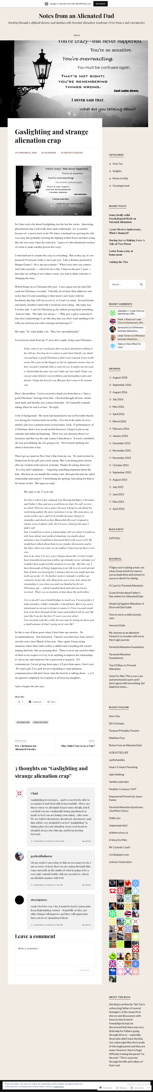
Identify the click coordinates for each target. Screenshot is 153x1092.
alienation (23, 722)
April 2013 (118, 508)
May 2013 (118, 501)
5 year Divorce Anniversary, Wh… (131, 312)
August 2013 (120, 479)
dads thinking (116, 774)
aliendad (50, 152)
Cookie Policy (58, 1086)
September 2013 (122, 472)
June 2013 (118, 494)
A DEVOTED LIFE (118, 752)
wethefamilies (117, 759)
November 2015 (122, 450)
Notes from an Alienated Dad (76, 15)
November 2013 (122, 457)
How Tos (118, 163)
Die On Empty (116, 723)
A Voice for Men (118, 840)
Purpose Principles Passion (124, 730)
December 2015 (122, 443)
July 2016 (118, 399)
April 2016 (118, 414)
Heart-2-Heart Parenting (123, 767)
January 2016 (120, 435)
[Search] (140, 284)
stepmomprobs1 (118, 825)
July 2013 (118, 487)
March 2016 (119, 421)
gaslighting (41, 722)
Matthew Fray (117, 738)
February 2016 (121, 428)
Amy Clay (114, 716)
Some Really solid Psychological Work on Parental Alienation (122, 218)
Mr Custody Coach (119, 847)
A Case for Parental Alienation (126, 585)
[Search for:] (127, 284)
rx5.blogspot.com (119, 854)
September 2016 (122, 384)
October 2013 (121, 465)
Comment (84, 970)
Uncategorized (73, 152)
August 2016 (120, 392)
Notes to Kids (120, 178)
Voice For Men (117, 676)
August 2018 (120, 377)
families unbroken (119, 781)
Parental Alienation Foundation (126, 647)
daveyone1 (123, 327)
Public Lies (115, 818)
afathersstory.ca (118, 832)
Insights (117, 171)
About (76, 35)
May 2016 (118, 406)
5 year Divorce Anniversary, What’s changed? (125, 231)
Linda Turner (124, 335)
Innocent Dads (117, 625)
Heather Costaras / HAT (123, 789)
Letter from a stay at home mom (121, 252)
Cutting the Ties (118, 262)
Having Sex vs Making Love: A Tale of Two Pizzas (127, 242)
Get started (100, 4)
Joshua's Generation (120, 861)
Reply (88, 841)
